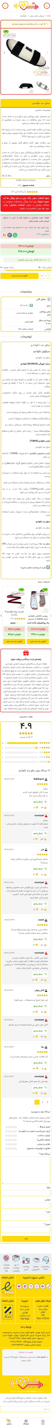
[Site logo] (26, 5)
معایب (47, 1199)
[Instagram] (30, 1286)
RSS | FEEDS (43, 1318)
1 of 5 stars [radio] (15, 1127)
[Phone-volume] (9, 235)
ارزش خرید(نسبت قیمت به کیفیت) (34, 1131)
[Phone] (48, 1286)
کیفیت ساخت (44, 1136)
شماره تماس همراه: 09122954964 (26, 1344)
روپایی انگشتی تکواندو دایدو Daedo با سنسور (38, 618)
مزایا (48, 1187)
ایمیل (47, 1224)
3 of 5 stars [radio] (11, 1127)
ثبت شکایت (24, 1315)
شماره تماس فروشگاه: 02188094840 (26, 1341)
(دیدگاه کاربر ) (18, 191)
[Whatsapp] (15, 235)
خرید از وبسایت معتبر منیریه (33, 567)
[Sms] (42, 1286)
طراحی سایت (43, 1306)
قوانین (25, 1312)
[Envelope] (19, 1286)
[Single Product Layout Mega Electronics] (4, 235)
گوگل (43, 1312)
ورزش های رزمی (37, 15)
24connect (31, 1391)
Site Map (25, 1318)
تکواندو (23, 15)
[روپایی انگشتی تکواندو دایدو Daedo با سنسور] (38, 600)
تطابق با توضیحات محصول (38, 1148)
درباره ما (25, 1306)
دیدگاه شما (44, 1154)
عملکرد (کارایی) (43, 1140)
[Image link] (7, 1289)
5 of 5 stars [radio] (6, 1127)
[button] (47, 53)
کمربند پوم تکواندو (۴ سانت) (14, 613)
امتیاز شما (45, 1127)
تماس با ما (24, 1309)
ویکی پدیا (43, 1309)
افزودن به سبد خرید (19, 275)
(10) (12, 619)
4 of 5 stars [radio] (9, 1127)
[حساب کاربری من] (5, 6)
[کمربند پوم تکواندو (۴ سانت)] (14, 598)
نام (48, 1212)
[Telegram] (24, 1286)
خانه (49, 15)
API (43, 1315)
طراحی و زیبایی (43, 1144)
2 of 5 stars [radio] (13, 1127)
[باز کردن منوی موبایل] (46, 6)
